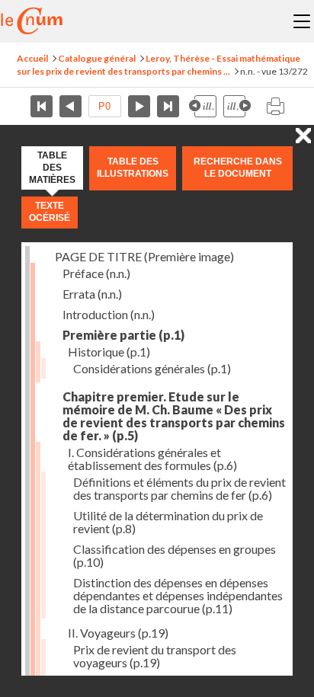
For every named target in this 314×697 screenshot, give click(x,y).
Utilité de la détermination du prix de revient (168, 522)
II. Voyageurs (118, 632)
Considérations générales (152, 368)
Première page (41, 106)
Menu (302, 21)
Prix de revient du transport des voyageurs (154, 656)
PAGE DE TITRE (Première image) (144, 256)
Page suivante (139, 106)
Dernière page (168, 106)
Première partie (123, 335)
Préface (96, 273)
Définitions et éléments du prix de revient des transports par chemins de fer (179, 488)
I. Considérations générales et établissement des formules (152, 458)
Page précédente (70, 106)
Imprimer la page (275, 106)
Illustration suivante (237, 106)
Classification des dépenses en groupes (174, 555)
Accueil (32, 58)
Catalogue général (97, 58)
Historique (109, 351)
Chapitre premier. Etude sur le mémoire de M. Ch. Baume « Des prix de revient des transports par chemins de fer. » (173, 416)
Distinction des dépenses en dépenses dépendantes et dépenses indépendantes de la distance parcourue (178, 595)
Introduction (108, 314)
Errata (92, 293)
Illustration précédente (202, 106)
